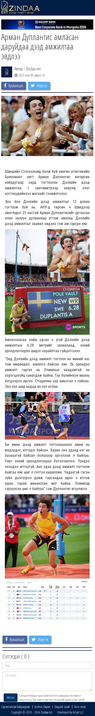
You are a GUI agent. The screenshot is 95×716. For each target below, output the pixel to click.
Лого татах (80, 706)
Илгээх (10, 697)
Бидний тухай (62, 706)
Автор (19, 69)
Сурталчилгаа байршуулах (15, 706)
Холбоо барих (42, 706)
